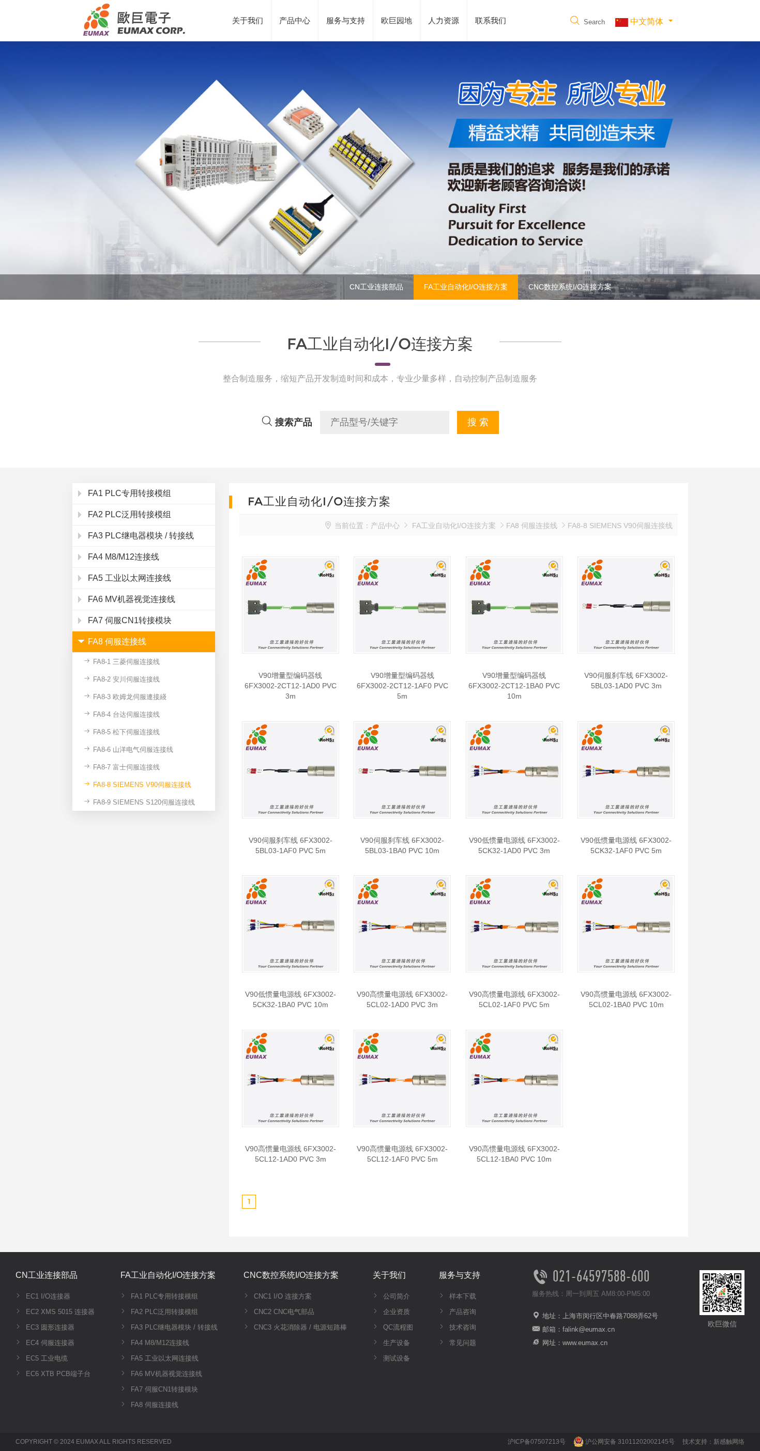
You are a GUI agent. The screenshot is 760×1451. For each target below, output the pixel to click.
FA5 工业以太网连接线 (164, 1358)
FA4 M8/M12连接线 (159, 1343)
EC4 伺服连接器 (49, 1343)
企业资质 (395, 1312)
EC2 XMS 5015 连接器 (59, 1312)
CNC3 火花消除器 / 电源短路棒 (299, 1327)
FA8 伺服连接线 (531, 525)
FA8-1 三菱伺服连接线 (125, 662)
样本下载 (461, 1296)
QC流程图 (397, 1327)
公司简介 (395, 1296)
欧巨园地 (396, 20)
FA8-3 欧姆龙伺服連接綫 (128, 697)
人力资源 (443, 20)
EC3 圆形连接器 (49, 1327)
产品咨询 (461, 1312)
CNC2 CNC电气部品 (283, 1312)
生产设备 (395, 1343)
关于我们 (247, 20)
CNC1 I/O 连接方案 (282, 1296)
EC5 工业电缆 (46, 1358)
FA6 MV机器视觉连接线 (165, 1374)
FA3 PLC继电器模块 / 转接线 (173, 1327)
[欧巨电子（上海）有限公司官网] (132, 18)
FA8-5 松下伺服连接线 (125, 732)
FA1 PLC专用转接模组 (163, 1296)
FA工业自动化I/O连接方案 (466, 287)
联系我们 (490, 20)
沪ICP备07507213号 (537, 1441)
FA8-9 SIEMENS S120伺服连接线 (143, 802)
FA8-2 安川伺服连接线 (125, 679)
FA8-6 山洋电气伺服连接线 (132, 749)
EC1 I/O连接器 (47, 1296)
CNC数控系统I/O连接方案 (570, 287)
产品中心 (294, 20)
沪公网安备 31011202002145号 (629, 1441)
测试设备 (395, 1358)
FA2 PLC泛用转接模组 (163, 1312)
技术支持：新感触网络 (713, 1441)
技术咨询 (461, 1327)
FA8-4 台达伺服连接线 (125, 714)
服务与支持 (345, 20)
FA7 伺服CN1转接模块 (163, 1389)
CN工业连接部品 (376, 287)
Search (593, 22)
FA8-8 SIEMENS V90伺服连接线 (141, 785)
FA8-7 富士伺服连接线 (125, 767)
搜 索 (478, 422)
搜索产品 (292, 422)
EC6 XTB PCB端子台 (57, 1374)
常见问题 (461, 1343)
